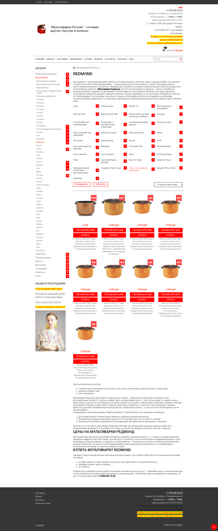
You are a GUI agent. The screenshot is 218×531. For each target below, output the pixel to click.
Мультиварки (41, 77)
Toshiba (39, 191)
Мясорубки (40, 265)
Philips (39, 149)
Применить (81, 184)
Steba (38, 244)
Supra (38, 201)
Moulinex (40, 152)
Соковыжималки (43, 257)
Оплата (88, 59)
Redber (39, 205)
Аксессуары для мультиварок (48, 129)
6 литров (40, 99)
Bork (38, 136)
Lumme (39, 241)
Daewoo (39, 227)
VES (38, 214)
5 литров (40, 103)
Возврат (98, 59)
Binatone (39, 234)
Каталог (50, 59)
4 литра (39, 113)
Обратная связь (61, 2)
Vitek (38, 218)
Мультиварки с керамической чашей (48, 92)
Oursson (39, 198)
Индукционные (42, 88)
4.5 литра (40, 109)
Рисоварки (41, 126)
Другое (38, 261)
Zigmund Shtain (42, 185)
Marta (38, 172)
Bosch (39, 145)
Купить (85, 235)
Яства (38, 276)
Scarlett (39, 211)
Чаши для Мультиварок (46, 74)
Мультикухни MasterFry (46, 96)
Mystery (39, 224)
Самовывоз (76, 59)
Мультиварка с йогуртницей (48, 84)
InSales (179, 525)
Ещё (131, 59)
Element (39, 237)
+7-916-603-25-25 (174, 10)
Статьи (39, 2)
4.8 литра (40, 106)
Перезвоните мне (85, 230)
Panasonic (40, 139)
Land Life (39, 208)
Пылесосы (40, 272)
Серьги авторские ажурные (48, 302)
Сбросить (100, 184)
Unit (37, 168)
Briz (37, 231)
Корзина (122, 59)
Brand (38, 162)
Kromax (39, 175)
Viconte (39, 178)
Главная (39, 59)
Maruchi (39, 165)
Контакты (110, 59)
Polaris (39, 159)
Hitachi (39, 195)
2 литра (39, 122)
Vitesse (39, 182)
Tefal (38, 155)
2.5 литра (40, 119)
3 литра (39, 116)
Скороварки (41, 268)
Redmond (40, 142)
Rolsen (39, 221)
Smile (38, 188)
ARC (38, 247)
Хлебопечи (40, 254)
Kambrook (40, 250)
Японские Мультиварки (46, 81)
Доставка (48, 2)
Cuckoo (39, 132)
